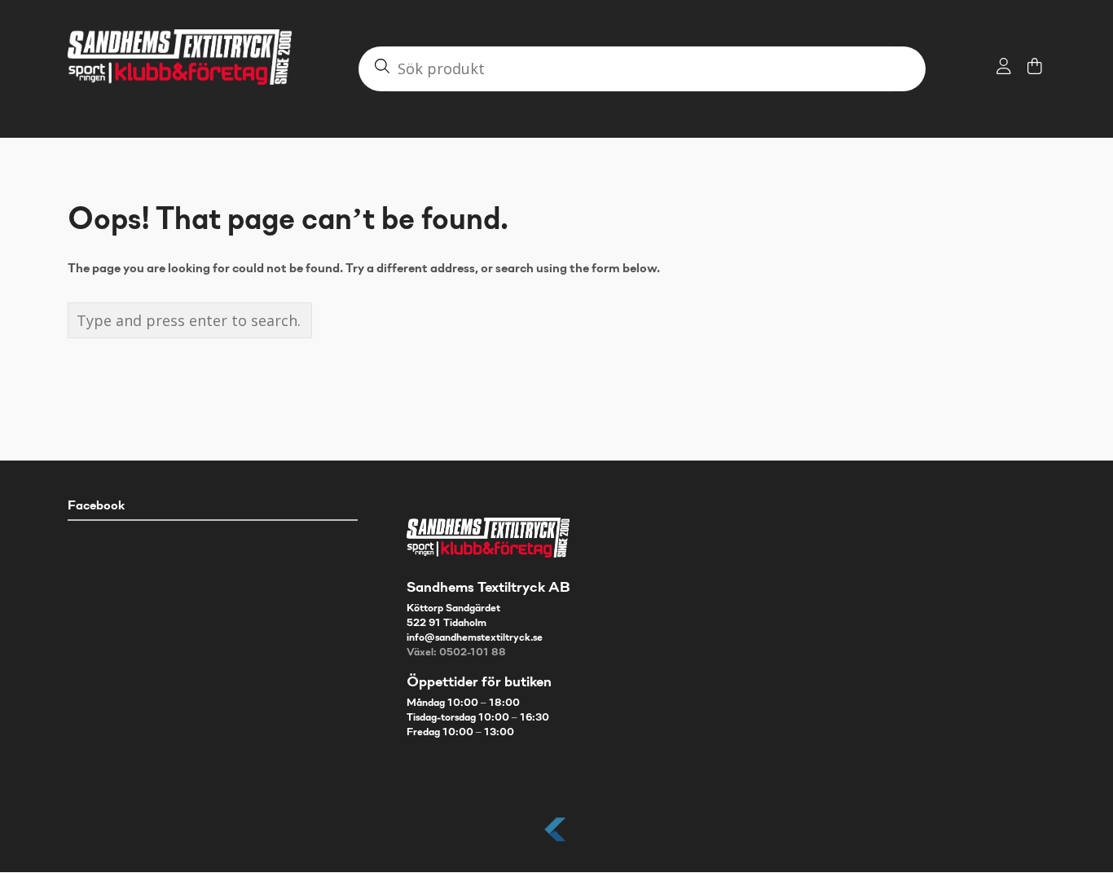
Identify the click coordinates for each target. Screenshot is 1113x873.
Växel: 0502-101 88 (456, 653)
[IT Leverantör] (556, 842)
